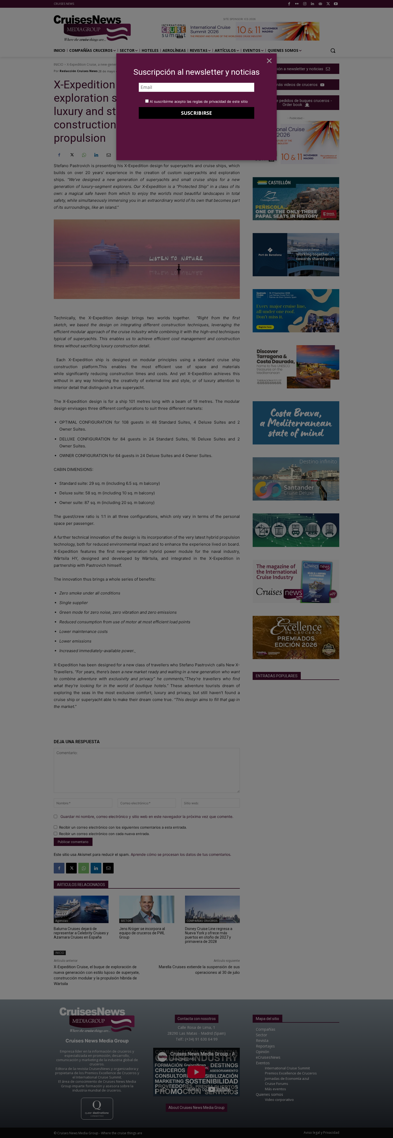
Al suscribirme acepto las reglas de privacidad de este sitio (199, 101)
